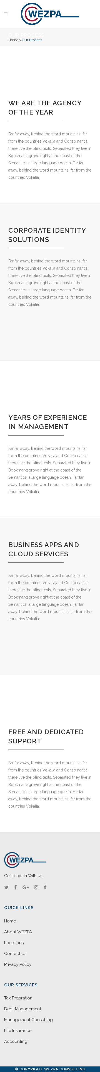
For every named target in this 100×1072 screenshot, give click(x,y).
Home (13, 40)
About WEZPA (18, 931)
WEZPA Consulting (65, 1069)
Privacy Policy (17, 964)
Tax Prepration (18, 998)
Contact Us (15, 953)
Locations (14, 942)
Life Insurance (17, 1030)
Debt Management (22, 1008)
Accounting (15, 1041)
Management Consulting (28, 1019)
